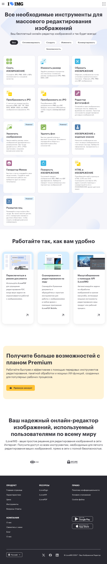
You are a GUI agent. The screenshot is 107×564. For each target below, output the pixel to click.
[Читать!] (43, 555)
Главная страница (14, 490)
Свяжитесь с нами (14, 527)
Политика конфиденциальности (86, 490)
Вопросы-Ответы (13, 509)
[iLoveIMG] (15, 4)
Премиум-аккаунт (23, 388)
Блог (8, 532)
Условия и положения (81, 495)
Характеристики (13, 495)
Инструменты (12, 504)
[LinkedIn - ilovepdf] (57, 555)
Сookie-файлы (78, 499)
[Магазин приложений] (82, 526)
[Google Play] (82, 519)
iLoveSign (43, 490)
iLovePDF (43, 499)
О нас (8, 522)
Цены (8, 499)
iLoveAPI (43, 495)
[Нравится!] (50, 555)
